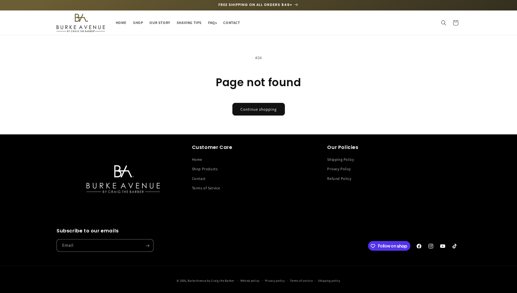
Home (197, 159)
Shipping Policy (340, 159)
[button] (444, 23)
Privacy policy (275, 280)
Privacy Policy (339, 169)
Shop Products (205, 169)
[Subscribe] (147, 245)
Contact (199, 178)
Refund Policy (339, 178)
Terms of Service (206, 188)
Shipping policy (329, 280)
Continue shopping (258, 109)
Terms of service (301, 280)
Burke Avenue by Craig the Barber (211, 280)
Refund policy (250, 280)
